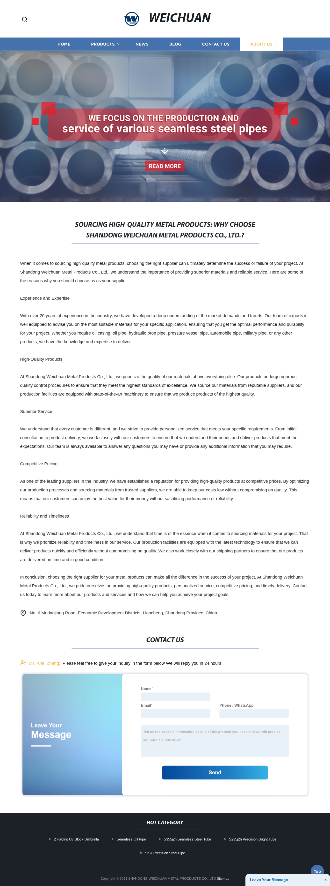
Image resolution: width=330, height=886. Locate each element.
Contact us (216, 44)
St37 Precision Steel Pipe (165, 853)
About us (261, 44)
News (142, 44)
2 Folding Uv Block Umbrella (76, 839)
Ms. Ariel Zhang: (44, 663)
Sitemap (223, 878)
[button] (24, 19)
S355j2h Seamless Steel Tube (187, 839)
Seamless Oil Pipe (131, 839)
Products (103, 44)
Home (63, 44)
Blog (175, 44)
